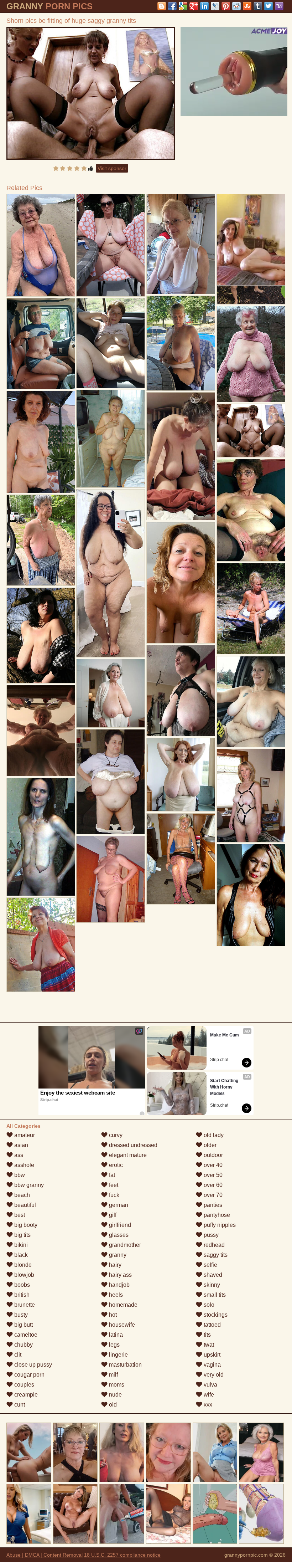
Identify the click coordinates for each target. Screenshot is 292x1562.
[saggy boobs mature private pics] (110, 879)
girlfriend (119, 1225)
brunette (24, 1305)
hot (112, 1315)
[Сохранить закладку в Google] (183, 6)
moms (116, 1385)
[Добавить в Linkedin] (204, 6)
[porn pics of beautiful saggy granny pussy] (180, 456)
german (118, 1205)
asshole (23, 1165)
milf (113, 1375)
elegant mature (127, 1155)
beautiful (24, 1205)
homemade (122, 1305)
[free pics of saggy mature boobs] (180, 859)
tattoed (211, 1325)
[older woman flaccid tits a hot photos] (40, 540)
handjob (119, 1285)
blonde (22, 1265)
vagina (211, 1365)
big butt (23, 1325)
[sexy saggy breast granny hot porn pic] (180, 775)
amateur (24, 1135)
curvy (115, 1135)
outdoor (212, 1155)
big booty (25, 1225)
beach (21, 1195)
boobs (21, 1285)
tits (206, 1335)
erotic (115, 1165)
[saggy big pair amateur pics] (40, 635)
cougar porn (29, 1375)
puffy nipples (219, 1225)
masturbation (125, 1365)
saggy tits (215, 1255)
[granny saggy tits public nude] (180, 691)
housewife (121, 1325)
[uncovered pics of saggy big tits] (40, 944)
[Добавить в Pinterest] (225, 6)
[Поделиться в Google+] (193, 6)
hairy (114, 1265)
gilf (112, 1215)
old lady (213, 1135)
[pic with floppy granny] (180, 244)
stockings (215, 1315)
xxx (207, 1405)
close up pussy (32, 1365)
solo (208, 1305)
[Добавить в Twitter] (268, 6)
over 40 (212, 1165)
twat (208, 1345)
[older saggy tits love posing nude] (251, 702)
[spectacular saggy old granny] (110, 573)
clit (17, 1355)
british (21, 1295)
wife (208, 1395)
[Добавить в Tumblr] (258, 6)
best (19, 1215)
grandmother (124, 1245)
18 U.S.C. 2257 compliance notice (122, 1555)
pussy (210, 1235)
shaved (212, 1275)
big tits (22, 1235)
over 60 (212, 1185)
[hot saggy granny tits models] (251, 354)
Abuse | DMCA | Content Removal (44, 1555)
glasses (118, 1235)
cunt (19, 1405)
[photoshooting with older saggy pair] (40, 344)
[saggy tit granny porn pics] (40, 245)
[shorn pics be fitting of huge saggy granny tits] (90, 93)
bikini (20, 1245)
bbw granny (28, 1185)
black (20, 1255)
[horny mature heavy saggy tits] (251, 796)
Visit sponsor (112, 168)
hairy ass (120, 1275)
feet (113, 1185)
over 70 (212, 1195)
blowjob (23, 1275)
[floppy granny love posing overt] (110, 693)
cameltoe (25, 1335)
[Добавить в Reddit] (236, 6)
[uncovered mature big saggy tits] (110, 781)
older (209, 1145)
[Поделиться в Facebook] (172, 6)
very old (213, 1375)
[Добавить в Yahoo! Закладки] (279, 6)
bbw (19, 1175)
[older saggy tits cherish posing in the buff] (40, 731)
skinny (211, 1285)
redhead (213, 1245)
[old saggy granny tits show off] (110, 245)
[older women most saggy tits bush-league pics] (110, 343)
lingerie (118, 1355)
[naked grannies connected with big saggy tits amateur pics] (180, 343)
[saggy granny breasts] (251, 895)
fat (111, 1175)
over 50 (212, 1175)
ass (18, 1155)
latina (115, 1335)
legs (114, 1345)
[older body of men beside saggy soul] (180, 583)
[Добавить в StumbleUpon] (247, 6)
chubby (23, 1345)
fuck (113, 1195)
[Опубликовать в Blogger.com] (161, 6)
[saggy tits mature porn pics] (251, 510)
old (112, 1405)
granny (117, 1255)
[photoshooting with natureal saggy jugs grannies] (40, 442)
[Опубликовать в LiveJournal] (215, 6)
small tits (214, 1295)
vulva (209, 1385)
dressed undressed (132, 1145)
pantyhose (216, 1215)
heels (115, 1295)
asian (20, 1145)
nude (115, 1395)
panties (212, 1205)
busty (20, 1315)
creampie (25, 1395)
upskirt (211, 1355)
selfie (209, 1265)
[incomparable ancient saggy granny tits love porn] (40, 837)
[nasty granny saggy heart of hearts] (110, 439)
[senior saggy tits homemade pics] (251, 609)
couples (23, 1385)
